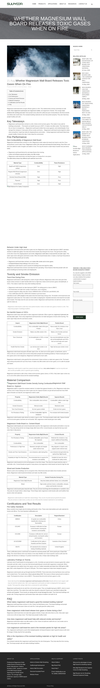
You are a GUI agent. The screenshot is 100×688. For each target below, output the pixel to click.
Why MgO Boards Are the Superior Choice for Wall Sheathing (82, 669)
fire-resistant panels (33, 630)
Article (19, 86)
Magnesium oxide (12, 388)
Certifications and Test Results (16, 102)
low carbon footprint (49, 368)
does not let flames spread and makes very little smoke (25, 154)
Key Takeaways (12, 94)
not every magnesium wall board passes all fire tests (34, 581)
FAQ (9, 104)
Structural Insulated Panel (37, 671)
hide (21, 91)
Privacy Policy (50, 686)
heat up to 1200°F (32, 287)
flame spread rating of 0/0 (36, 574)
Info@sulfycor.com (60, 671)
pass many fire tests (26, 489)
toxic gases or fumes (34, 613)
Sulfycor (10, 686)
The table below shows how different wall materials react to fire (24, 158)
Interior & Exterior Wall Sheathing (39, 662)
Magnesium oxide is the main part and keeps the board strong (43, 144)
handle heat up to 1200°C (54, 588)
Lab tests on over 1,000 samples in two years (19, 295)
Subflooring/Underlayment (37, 665)
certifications (32, 511)
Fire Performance (13, 96)
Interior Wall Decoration (36, 668)
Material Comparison (14, 100)
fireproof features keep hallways (19, 263)
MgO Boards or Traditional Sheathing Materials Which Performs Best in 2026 (87, 107)
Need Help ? (55, 668)
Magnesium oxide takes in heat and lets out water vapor (50, 253)
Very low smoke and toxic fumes (49, 480)
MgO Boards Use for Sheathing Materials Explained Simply (81, 674)
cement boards (61, 128)
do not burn (28, 472)
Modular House (34, 674)
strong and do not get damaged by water (41, 592)
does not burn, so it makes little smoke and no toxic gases (37, 261)
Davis (25, 86)
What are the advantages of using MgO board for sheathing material (82, 663)
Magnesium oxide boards (14, 426)
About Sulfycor (56, 662)
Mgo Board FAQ (56, 665)
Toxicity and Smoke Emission (16, 98)
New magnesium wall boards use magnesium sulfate (25, 110)
